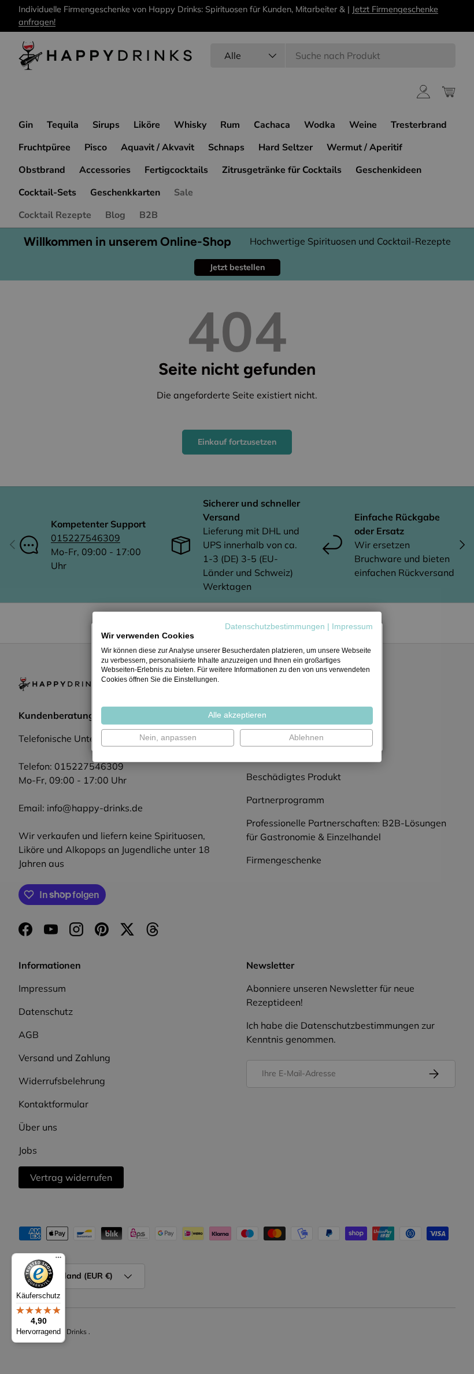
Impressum (352, 626)
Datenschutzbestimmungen (275, 626)
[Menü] (58, 1260)
